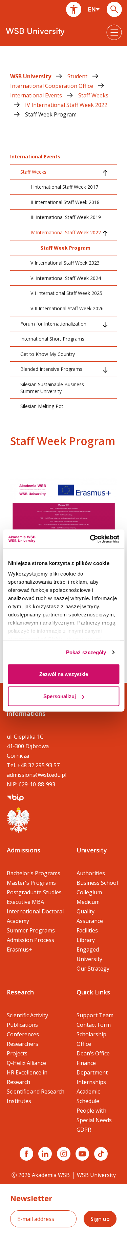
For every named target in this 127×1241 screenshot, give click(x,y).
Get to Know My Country (47, 354)
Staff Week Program (51, 114)
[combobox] (94, 9)
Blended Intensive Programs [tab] (51, 369)
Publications (22, 1024)
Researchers (22, 1044)
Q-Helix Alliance (26, 1063)
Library (86, 940)
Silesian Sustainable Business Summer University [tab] (52, 387)
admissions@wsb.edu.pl (36, 775)
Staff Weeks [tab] (33, 172)
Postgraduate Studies (34, 892)
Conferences (23, 1034)
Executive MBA (25, 902)
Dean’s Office (93, 1053)
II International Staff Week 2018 (65, 202)
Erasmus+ (19, 949)
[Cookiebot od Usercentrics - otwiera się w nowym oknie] (90, 539)
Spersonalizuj (59, 696)
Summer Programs (31, 930)
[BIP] (15, 797)
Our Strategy (93, 968)
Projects (17, 1053)
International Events (36, 95)
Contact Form (94, 1024)
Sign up (100, 1219)
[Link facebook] (26, 1154)
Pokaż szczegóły (86, 652)
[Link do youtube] (82, 1154)
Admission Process (30, 940)
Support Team (95, 1015)
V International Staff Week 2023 (65, 263)
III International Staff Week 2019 (65, 217)
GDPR (84, 1129)
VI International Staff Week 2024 (65, 278)
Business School (97, 882)
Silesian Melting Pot (41, 406)
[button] (73, 9)
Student (78, 76)
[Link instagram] (63, 1154)
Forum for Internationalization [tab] (53, 323)
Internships (91, 1082)
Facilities (87, 930)
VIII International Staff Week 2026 (67, 308)
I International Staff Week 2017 (64, 187)
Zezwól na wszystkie (63, 674)
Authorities (91, 873)
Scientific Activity (27, 1015)
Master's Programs (31, 882)
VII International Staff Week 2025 (66, 293)
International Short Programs (52, 338)
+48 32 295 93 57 (38, 765)
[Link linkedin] (45, 1154)
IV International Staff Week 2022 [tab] (65, 232)
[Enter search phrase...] (114, 9)
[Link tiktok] (101, 1154)
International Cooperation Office (52, 86)
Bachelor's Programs (33, 873)
